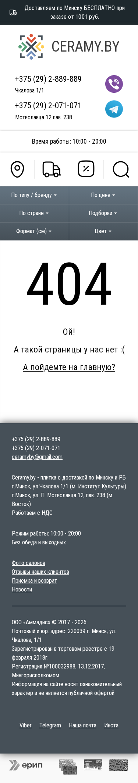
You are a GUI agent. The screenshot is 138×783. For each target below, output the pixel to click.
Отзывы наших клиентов (40, 571)
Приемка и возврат (34, 580)
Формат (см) (31, 231)
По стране (31, 213)
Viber (26, 725)
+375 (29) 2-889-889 (48, 79)
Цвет (101, 231)
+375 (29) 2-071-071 (48, 105)
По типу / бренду (31, 195)
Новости (22, 589)
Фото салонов (28, 562)
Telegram (50, 725)
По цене (100, 195)
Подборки (100, 213)
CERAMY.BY (86, 46)
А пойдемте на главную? (69, 367)
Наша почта (82, 725)
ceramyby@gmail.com (37, 456)
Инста (111, 725)
